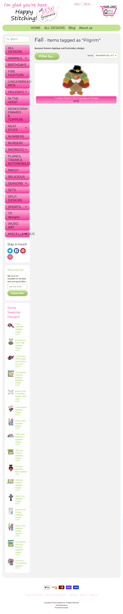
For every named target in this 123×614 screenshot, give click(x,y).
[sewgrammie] (36, 12)
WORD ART (13, 225)
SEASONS (15, 183)
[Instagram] (10, 257)
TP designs (14, 215)
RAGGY (13, 170)
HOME (35, 28)
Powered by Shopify (61, 608)
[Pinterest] (23, 250)
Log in (77, 4)
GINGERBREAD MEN (19, 83)
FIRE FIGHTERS (16, 73)
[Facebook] (16, 250)
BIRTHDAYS (17, 65)
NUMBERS (16, 136)
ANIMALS (15, 58)
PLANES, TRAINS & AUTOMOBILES (19, 159)
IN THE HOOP (13, 100)
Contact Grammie (33, 595)
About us (85, 28)
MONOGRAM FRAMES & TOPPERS (17, 114)
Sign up (87, 4)
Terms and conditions (55, 595)
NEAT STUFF (13, 128)
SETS (12, 190)
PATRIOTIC (16, 149)
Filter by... (47, 56)
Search (83, 595)
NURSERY (15, 143)
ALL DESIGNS (54, 28)
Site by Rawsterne (62, 605)
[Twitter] (10, 250)
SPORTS (14, 207)
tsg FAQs (73, 595)
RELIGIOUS (16, 177)
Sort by (90, 56)
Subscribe (17, 293)
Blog (72, 28)
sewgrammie (61, 603)
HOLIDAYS (16, 92)
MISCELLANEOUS (19, 234)
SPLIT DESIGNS (15, 198)
